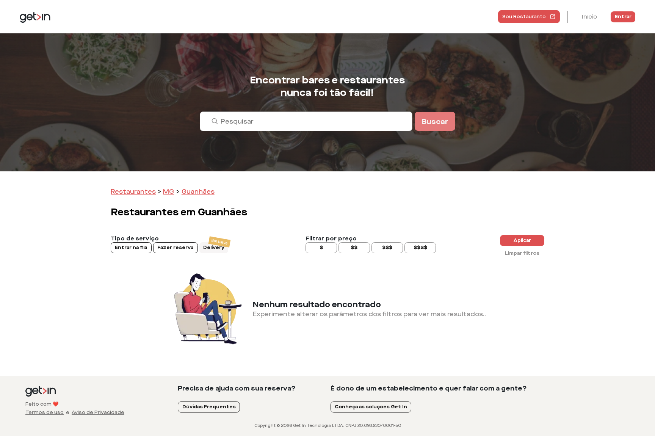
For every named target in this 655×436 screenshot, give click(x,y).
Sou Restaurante (524, 17)
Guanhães (198, 191)
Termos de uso (44, 412)
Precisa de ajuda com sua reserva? (237, 388)
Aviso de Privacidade (98, 412)
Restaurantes (133, 191)
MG (168, 191)
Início (589, 16)
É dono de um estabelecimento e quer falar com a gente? (429, 388)
